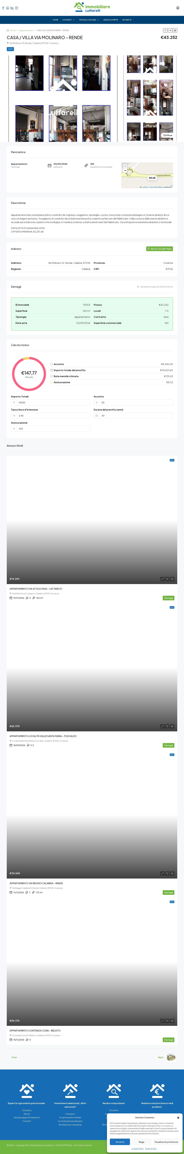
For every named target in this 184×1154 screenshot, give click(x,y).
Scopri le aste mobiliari (70, 1117)
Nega (141, 1141)
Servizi (27, 1114)
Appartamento (26, 30)
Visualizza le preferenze (166, 1141)
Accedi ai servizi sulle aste (70, 1121)
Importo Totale (20, 396)
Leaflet (144, 187)
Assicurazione (19, 422)
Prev (14, 1057)
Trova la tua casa (87, 20)
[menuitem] (178, 8)
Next (160, 1057)
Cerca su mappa (110, 20)
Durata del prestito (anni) (108, 409)
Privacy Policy (151, 1149)
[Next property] (171, 1057)
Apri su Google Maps (161, 248)
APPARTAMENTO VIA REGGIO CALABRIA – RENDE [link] (36, 883)
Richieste (126, 20)
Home (55, 20)
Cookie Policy (137, 1149)
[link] (92, 520)
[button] (178, 1117)
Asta (10, 49)
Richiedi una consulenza (70, 1124)
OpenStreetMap (156, 187)
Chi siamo (67, 20)
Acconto (99, 396)
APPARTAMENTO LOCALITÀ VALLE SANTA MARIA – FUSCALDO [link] (43, 736)
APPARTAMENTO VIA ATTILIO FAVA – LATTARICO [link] (36, 588)
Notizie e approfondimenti (27, 1117)
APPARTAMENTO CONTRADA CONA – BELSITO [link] (35, 1030)
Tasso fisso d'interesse (24, 409)
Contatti (27, 1121)
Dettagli (168, 598)
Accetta (120, 1141)
